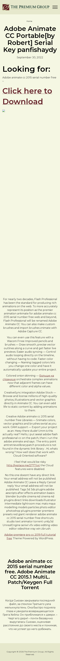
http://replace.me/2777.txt (23, 465)
